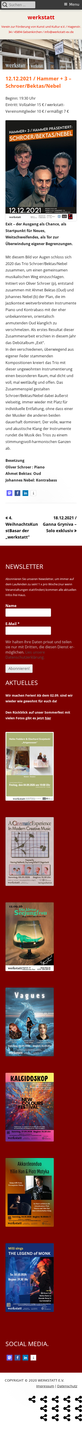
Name (10, 605)
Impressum (45, 1386)
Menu (74, 4)
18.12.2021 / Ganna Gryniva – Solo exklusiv (60, 524)
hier (48, 718)
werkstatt (41, 17)
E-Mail (12, 623)
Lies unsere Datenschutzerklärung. (25, 655)
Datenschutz (67, 1386)
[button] (9, 493)
